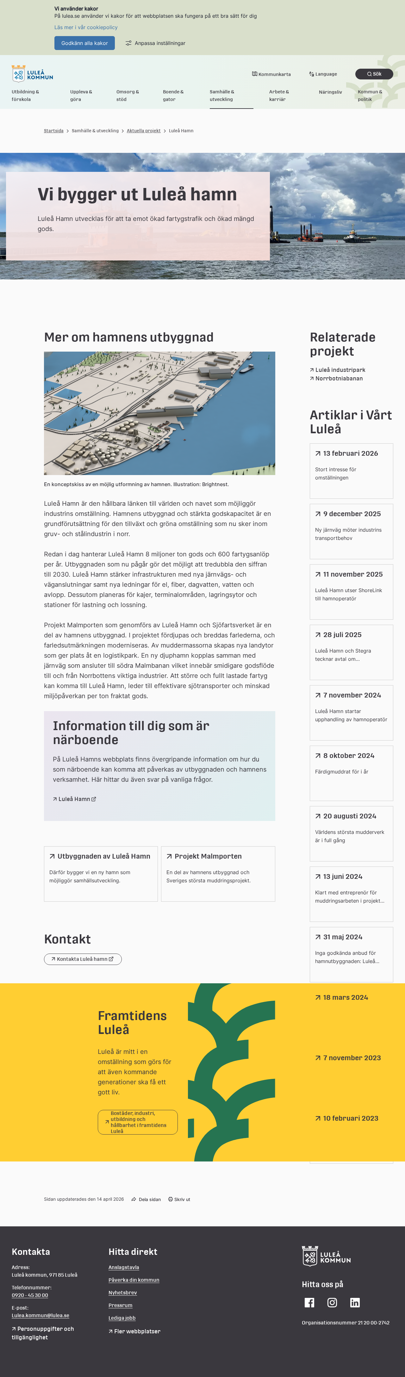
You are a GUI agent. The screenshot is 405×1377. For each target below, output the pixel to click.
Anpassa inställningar (160, 43)
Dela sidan (150, 1199)
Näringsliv (330, 92)
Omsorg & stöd (127, 95)
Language (326, 74)
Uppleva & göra (81, 95)
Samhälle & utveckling (222, 95)
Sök (377, 74)
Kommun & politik (370, 95)
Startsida (54, 130)
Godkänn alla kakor (84, 43)
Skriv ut (182, 1199)
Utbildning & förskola (25, 95)
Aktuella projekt (144, 130)
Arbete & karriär (279, 95)
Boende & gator (173, 95)
